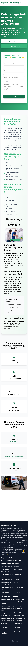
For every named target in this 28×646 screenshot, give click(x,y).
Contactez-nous (15, 46)
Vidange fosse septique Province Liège (11, 613)
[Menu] (25, 2)
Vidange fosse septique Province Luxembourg (13, 618)
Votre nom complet (7, 61)
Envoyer (14, 96)
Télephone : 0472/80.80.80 (8, 558)
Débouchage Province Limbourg (10, 579)
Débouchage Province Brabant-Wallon (11, 574)
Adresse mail (6, 67)
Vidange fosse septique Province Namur (12, 620)
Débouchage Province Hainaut (9, 572)
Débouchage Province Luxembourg (10, 582)
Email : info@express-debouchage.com (12, 560)
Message (5, 81)
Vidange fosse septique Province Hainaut (12, 606)
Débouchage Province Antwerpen (10, 566)
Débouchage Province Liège (8, 577)
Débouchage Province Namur (9, 584)
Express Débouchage (11, 3)
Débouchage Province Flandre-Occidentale (12, 592)
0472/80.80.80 (15, 41)
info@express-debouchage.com (14, 456)
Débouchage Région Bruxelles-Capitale (11, 569)
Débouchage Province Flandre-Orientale (12, 587)
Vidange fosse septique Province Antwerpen (13, 599)
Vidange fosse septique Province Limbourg (12, 615)
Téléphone (5, 74)
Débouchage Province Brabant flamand (11, 590)
